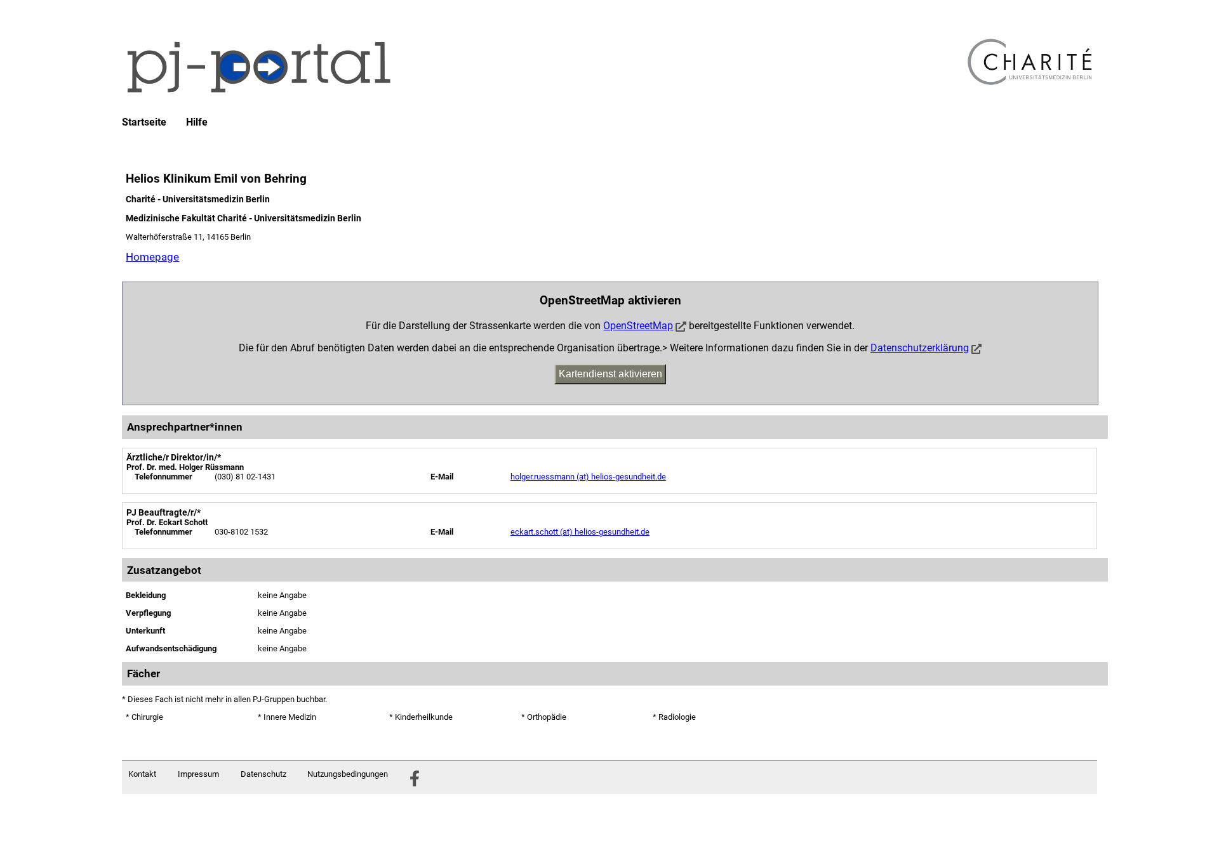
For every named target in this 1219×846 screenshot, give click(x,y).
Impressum (198, 774)
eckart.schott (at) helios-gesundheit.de (579, 532)
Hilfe (197, 122)
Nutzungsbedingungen (347, 774)
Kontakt (142, 774)
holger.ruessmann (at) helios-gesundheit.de (588, 476)
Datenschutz (263, 774)
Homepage (152, 257)
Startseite (144, 122)
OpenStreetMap (638, 326)
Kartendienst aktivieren (610, 373)
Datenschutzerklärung (919, 348)
